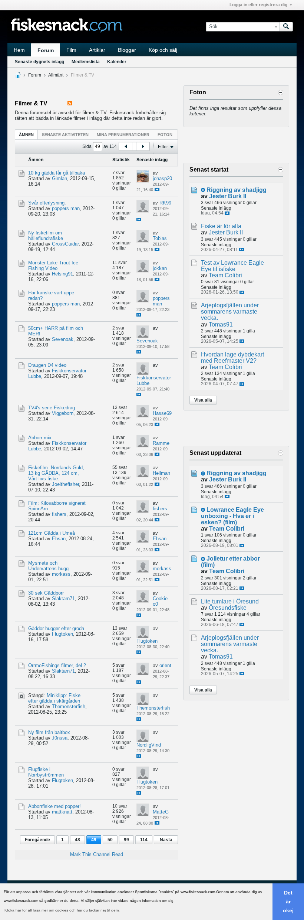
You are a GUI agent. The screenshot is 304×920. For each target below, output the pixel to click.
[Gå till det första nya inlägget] (203, 190)
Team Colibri (225, 275)
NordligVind (148, 745)
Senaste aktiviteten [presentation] (65, 134)
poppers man (66, 208)
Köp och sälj (163, 50)
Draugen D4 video (47, 365)
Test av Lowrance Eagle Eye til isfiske (232, 266)
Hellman (161, 473)
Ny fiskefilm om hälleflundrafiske (45, 235)
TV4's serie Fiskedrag (51, 407)
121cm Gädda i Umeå (51, 533)
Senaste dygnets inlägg (39, 61)
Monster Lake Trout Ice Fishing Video (53, 265)
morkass (61, 574)
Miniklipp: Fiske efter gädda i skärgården (54, 698)
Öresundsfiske (228, 608)
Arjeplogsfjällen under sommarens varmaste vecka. (230, 311)
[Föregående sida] (125, 146)
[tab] (26, 134)
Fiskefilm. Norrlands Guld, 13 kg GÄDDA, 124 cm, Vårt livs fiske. (56, 473)
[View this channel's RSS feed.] (69, 103)
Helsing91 (62, 274)
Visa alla (203, 400)
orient (165, 665)
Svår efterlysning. (47, 203)
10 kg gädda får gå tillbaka (56, 173)
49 (93, 839)
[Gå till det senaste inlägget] (157, 189)
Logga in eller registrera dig (258, 4)
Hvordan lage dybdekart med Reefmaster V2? (232, 357)
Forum (45, 50)
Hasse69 (162, 413)
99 (126, 839)
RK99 (165, 203)
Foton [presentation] (165, 134)
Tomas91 (221, 324)
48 (77, 839)
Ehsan (59, 538)
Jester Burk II (227, 196)
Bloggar (127, 50)
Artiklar (97, 50)
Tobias (160, 238)
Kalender (116, 61)
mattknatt (62, 812)
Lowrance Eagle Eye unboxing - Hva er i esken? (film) (232, 516)
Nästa (166, 839)
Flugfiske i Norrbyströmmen (46, 772)
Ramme (161, 443)
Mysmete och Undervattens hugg (48, 565)
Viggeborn (62, 413)
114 (144, 839)
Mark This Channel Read (96, 854)
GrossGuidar (65, 244)
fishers (59, 514)
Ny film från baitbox (49, 732)
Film (71, 50)
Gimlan (59, 178)
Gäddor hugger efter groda (56, 628)
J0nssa (59, 738)
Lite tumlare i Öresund (230, 601)
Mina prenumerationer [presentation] (123, 134)
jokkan (160, 268)
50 (110, 839)
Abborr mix (40, 437)
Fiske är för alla (221, 226)
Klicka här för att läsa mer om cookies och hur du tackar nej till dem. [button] (62, 910)
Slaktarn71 (63, 598)
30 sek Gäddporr (46, 593)
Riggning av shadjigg (236, 190)
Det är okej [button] (288, 901)
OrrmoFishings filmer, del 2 (57, 665)
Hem (19, 50)
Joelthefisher (65, 484)
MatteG (161, 812)
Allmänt (55, 75)
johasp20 (162, 178)
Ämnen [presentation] (26, 134)
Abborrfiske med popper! (54, 806)
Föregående (37, 839)
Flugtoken (62, 634)
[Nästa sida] (142, 146)
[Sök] (286, 26)
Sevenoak (62, 339)
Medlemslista (86, 61)
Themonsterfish (68, 706)
